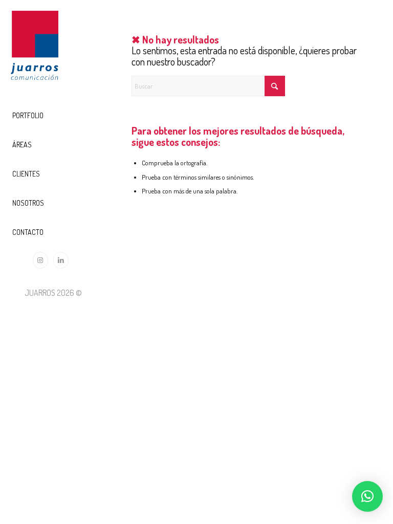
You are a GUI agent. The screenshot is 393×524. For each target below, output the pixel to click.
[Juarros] (34, 48)
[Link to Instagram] (40, 260)
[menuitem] (53, 115)
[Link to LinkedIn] (61, 260)
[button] (367, 496)
